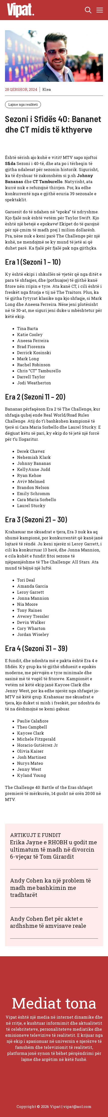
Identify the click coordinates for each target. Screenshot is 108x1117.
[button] (88, 10)
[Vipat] (19, 10)
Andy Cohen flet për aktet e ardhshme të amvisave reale (48, 922)
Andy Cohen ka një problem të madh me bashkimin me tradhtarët (50, 887)
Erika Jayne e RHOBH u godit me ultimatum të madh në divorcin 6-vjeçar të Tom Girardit (53, 849)
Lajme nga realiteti (23, 104)
